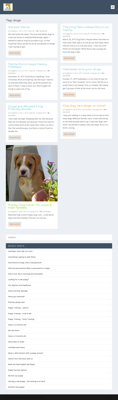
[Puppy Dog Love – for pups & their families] (32, 173)
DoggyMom (14, 31)
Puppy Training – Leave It (18, 308)
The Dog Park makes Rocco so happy (86, 28)
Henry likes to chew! (16, 342)
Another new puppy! (16, 387)
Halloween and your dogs (82, 69)
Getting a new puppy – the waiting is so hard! (26, 381)
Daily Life (31, 31)
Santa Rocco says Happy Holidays (27, 65)
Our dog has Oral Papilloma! (19, 285)
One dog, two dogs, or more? (84, 105)
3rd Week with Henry (16, 347)
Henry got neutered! (16, 296)
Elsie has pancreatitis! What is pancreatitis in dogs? (29, 268)
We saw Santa (19, 27)
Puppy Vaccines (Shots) (17, 370)
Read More (15, 53)
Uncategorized (40, 71)
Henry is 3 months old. (17, 336)
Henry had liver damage (17, 291)
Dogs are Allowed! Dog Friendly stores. (25, 108)
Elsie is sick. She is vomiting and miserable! (25, 274)
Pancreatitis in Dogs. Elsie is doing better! (25, 262)
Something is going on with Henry (22, 257)
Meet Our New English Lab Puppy (21, 364)
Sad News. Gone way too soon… (21, 251)
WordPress (40, 397)
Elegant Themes (21, 397)
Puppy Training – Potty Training (21, 319)
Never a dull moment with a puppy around (25, 353)
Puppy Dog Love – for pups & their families (30, 206)
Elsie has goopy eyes (16, 302)
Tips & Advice (87, 110)
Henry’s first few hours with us (20, 359)
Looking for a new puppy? (18, 279)
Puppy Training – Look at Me (19, 313)
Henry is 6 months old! (17, 325)
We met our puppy (15, 376)
